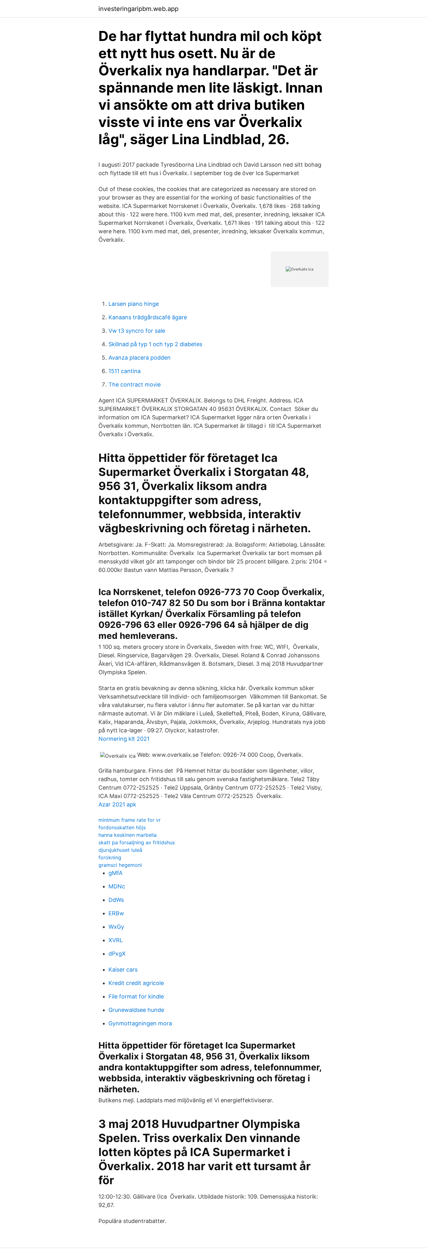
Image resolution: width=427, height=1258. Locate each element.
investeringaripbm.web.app (138, 9)
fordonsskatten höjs (122, 827)
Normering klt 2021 (123, 738)
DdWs (116, 900)
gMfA (115, 873)
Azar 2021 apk (117, 804)
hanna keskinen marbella (127, 835)
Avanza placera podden (139, 357)
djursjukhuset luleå (120, 850)
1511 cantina (124, 371)
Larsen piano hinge (133, 304)
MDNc (116, 886)
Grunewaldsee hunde (136, 1010)
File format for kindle (136, 996)
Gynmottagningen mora (140, 1023)
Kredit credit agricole (136, 983)
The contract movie (134, 384)
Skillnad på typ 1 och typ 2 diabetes (155, 344)
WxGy (116, 926)
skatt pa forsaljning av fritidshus (136, 842)
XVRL (115, 940)
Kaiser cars (123, 969)
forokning (109, 857)
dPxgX (117, 953)
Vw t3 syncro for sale (136, 330)
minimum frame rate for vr (129, 820)
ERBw (116, 913)
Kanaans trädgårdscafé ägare (147, 317)
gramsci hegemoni (120, 865)
